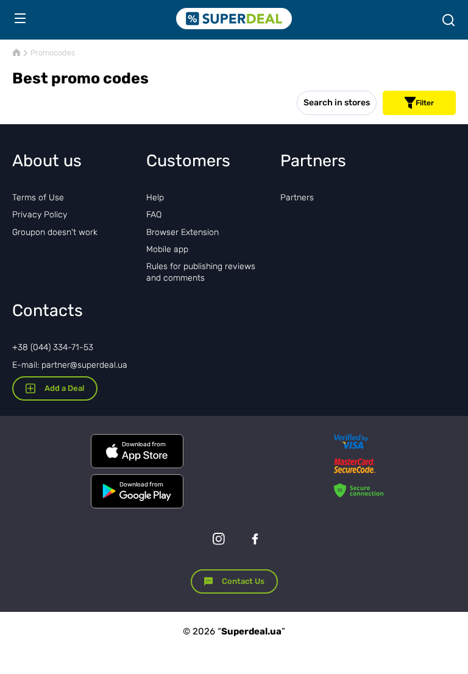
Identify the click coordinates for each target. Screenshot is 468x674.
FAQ (153, 214)
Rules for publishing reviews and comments (200, 272)
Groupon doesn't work (55, 232)
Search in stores (336, 102)
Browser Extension (182, 232)
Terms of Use (38, 197)
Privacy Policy (39, 214)
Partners (297, 197)
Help (155, 197)
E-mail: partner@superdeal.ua (69, 365)
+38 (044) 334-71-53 (52, 347)
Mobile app (167, 249)
